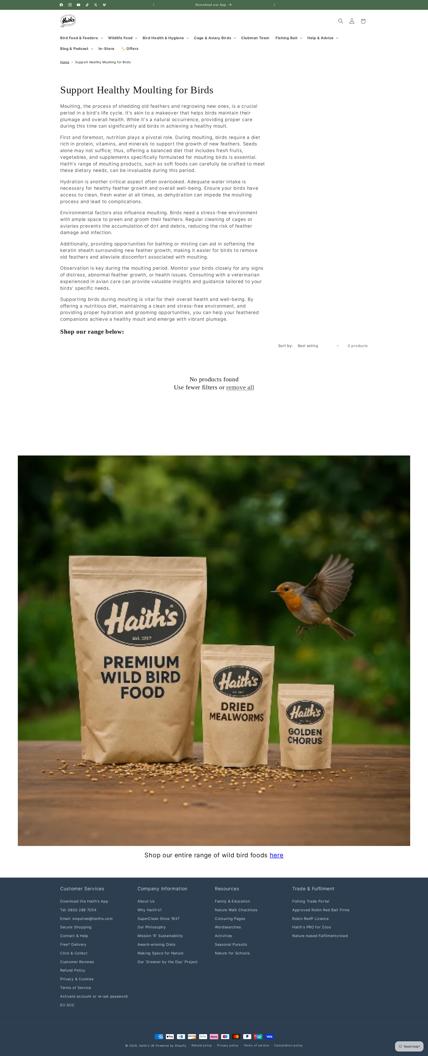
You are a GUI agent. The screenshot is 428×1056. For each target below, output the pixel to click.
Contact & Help (74, 935)
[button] (81, 38)
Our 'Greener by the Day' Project (168, 962)
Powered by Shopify (171, 1045)
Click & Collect (73, 953)
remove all (240, 387)
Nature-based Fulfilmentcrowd (320, 935)
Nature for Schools (232, 953)
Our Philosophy (152, 927)
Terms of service (256, 1045)
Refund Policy (72, 970)
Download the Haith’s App (84, 901)
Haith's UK (147, 1045)
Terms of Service (75, 987)
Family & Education (232, 901)
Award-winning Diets (156, 944)
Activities (223, 935)
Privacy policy (227, 1045)
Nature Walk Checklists (236, 910)
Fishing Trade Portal (310, 901)
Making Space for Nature (160, 953)
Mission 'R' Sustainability (160, 935)
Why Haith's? (150, 910)
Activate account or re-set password (94, 996)
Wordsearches (228, 927)
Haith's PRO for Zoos (311, 927)
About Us (146, 901)
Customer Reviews (77, 962)
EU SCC (67, 1005)
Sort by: (285, 345)
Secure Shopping (75, 927)
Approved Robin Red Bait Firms (321, 910)
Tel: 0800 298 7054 (78, 910)
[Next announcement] (274, 5)
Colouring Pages (230, 918)
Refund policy (201, 1045)
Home (64, 62)
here (277, 855)
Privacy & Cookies (77, 979)
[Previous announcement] (153, 5)
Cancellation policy (288, 1045)
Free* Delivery (73, 944)
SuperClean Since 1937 (159, 918)
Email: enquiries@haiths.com (86, 918)
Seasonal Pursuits (231, 944)
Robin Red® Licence (310, 918)
